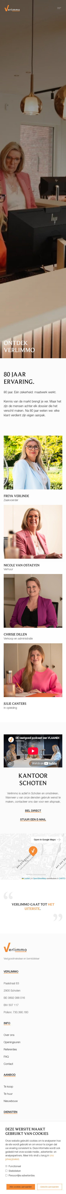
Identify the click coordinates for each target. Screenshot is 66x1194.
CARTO (62, 878)
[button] (33, 851)
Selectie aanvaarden (49, 1186)
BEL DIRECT (33, 810)
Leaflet (27, 878)
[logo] (12, 8)
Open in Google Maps (45, 839)
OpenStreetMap (39, 878)
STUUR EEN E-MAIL (33, 819)
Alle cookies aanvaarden (21, 1186)
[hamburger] (59, 8)
